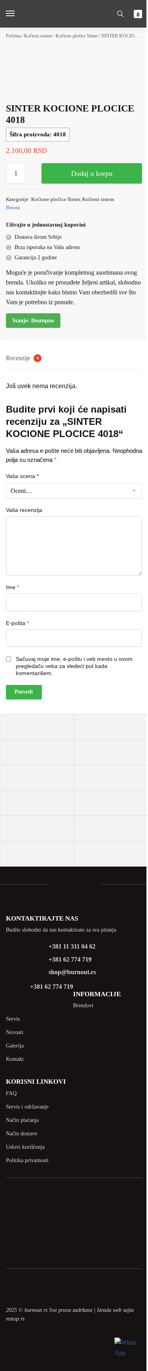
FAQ (11, 1093)
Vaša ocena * (22, 476)
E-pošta (17, 623)
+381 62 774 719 (70, 959)
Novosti (14, 1032)
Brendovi (83, 1005)
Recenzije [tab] (22, 358)
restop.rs (15, 1319)
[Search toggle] (120, 14)
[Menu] (18, 14)
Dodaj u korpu (91, 173)
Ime (12, 587)
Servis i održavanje (27, 1107)
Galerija (15, 1046)
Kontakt (15, 1059)
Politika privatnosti (27, 1160)
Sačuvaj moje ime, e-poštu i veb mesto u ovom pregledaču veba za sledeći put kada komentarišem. (74, 666)
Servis (13, 1019)
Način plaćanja (22, 1120)
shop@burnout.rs (72, 972)
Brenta (13, 207)
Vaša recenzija (24, 510)
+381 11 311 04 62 (72, 946)
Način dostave (21, 1134)
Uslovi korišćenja (25, 1147)
